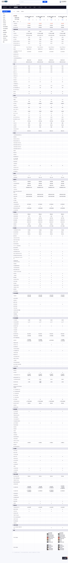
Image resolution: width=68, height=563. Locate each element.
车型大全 (9, 4)
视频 (26, 7)
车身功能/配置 (5, 26)
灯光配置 (4, 34)
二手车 (39, 7)
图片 (10, 7)
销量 (34, 7)
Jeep (12, 4)
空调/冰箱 (4, 38)
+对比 (29, 19)
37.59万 (29, 23)
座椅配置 (4, 30)
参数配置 (16, 7)
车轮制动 (4, 22)
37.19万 (51, 23)
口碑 (21, 7)
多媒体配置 (5, 32)
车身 (3, 13)
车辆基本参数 (5, 11)
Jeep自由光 (18, 4)
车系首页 (5, 7)
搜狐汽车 (4, 2)
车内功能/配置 (5, 28)
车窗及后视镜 (5, 36)
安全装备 (4, 24)
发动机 (4, 15)
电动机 (4, 17)
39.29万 (40, 23)
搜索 (45, 1)
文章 (30, 7)
